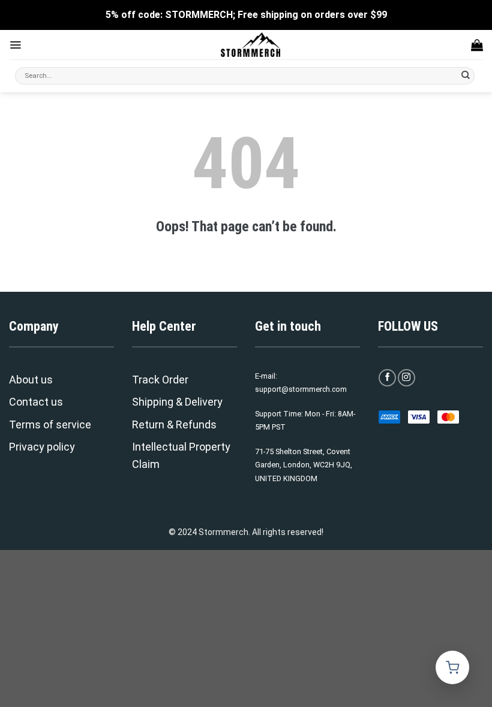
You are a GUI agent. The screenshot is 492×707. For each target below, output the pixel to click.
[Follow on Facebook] (387, 377)
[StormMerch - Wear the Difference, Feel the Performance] (251, 44)
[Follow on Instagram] (406, 377)
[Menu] (15, 45)
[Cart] (477, 45)
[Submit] (466, 76)
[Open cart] (452, 667)
